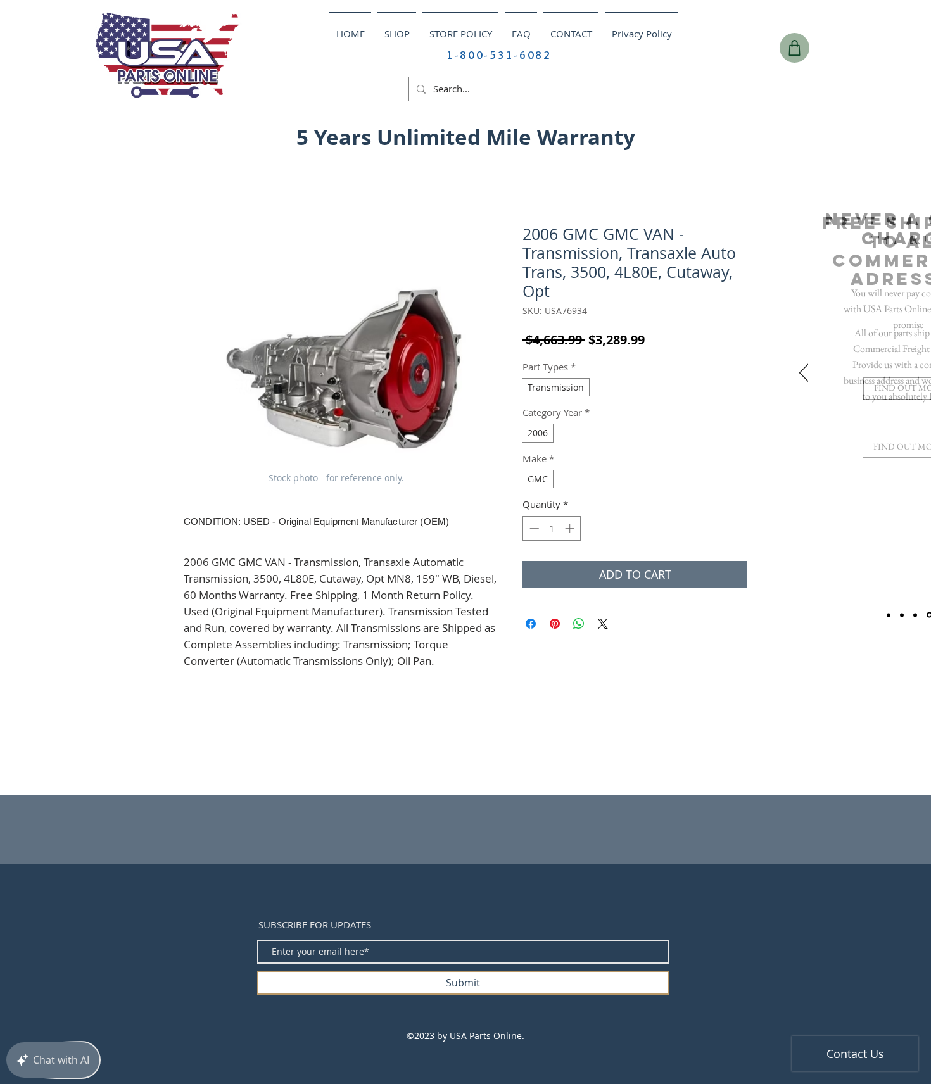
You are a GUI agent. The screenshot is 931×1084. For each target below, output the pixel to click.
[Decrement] (533, 528)
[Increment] (571, 528)
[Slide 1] (888, 615)
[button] (838, 133)
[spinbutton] (552, 528)
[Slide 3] (915, 615)
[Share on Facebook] (530, 623)
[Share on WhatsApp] (578, 623)
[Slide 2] (902, 615)
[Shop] (794, 48)
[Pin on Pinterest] (554, 623)
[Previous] (804, 373)
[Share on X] (603, 623)
